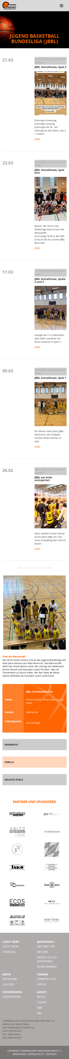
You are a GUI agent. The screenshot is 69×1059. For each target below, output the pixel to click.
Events (41, 984)
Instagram (9, 979)
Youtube (8, 984)
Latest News (10, 946)
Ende (47, 568)
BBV (39, 1013)
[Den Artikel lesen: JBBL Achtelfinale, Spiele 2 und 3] (50, 308)
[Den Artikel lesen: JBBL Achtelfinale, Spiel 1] (50, 404)
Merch (41, 997)
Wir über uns (46, 946)
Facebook (8, 952)
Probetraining (47, 966)
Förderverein (11, 997)
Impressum (19, 1054)
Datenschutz (36, 1054)
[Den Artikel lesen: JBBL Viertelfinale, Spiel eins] (50, 199)
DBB (39, 1007)
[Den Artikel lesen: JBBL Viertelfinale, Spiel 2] (50, 93)
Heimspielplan (46, 979)
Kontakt (51, 1054)
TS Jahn (42, 1002)
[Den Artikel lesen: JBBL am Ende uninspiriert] (50, 506)
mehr (37, 138)
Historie (42, 952)
